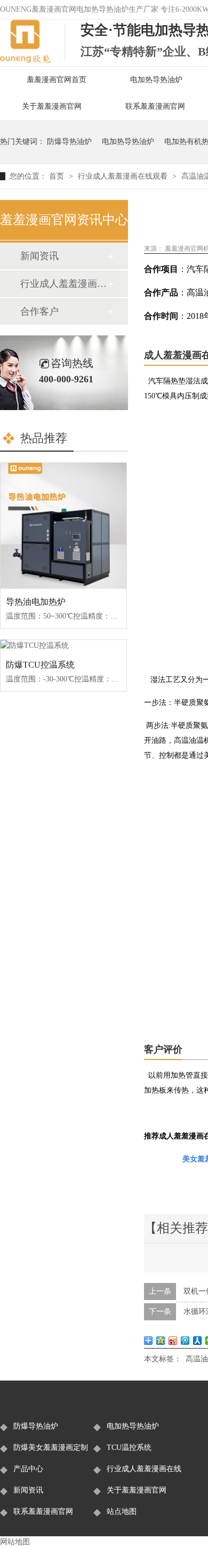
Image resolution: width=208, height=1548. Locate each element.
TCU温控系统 (129, 1447)
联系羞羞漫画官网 (155, 106)
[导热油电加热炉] (63, 526)
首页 (57, 176)
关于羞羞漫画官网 (52, 106)
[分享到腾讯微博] (185, 1340)
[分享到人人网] (197, 1340)
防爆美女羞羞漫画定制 (50, 1447)
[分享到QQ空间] (160, 1340)
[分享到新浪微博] (173, 1340)
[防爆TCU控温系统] (63, 646)
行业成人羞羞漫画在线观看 (124, 176)
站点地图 (122, 1511)
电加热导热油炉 (156, 80)
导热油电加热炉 (36, 601)
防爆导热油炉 (69, 142)
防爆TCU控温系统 (40, 664)
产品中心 (28, 1469)
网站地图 (15, 1542)
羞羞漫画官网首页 (56, 80)
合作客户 (39, 311)
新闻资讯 (39, 256)
